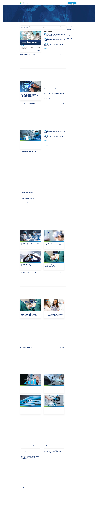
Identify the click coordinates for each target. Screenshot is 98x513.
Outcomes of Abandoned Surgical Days (27, 198)
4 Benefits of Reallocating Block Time (27, 192)
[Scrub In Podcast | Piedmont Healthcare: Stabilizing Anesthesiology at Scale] (30, 239)
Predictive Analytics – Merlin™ (71, 36)
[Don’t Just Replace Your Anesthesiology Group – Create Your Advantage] (30, 139)
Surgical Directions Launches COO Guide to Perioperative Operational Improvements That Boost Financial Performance (53, 451)
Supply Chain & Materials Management (70, 33)
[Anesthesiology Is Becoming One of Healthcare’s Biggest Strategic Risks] (30, 41)
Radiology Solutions (70, 35)
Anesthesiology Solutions (70, 29)
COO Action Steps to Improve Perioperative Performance (54, 93)
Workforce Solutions (70, 38)
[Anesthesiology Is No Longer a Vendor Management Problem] (30, 383)
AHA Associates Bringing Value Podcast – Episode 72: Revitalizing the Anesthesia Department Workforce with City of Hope (53, 308)
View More (62, 54)
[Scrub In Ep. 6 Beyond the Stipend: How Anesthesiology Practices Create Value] (30, 260)
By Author (47, 27)
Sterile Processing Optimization (71, 31)
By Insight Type (32, 27)
